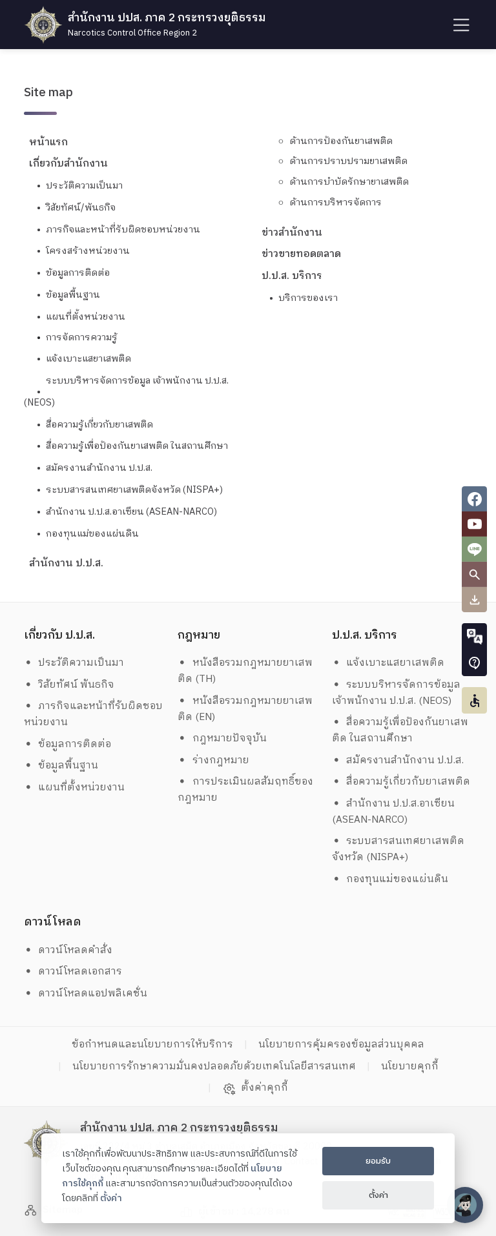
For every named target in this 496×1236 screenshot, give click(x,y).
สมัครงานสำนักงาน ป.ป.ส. (99, 468)
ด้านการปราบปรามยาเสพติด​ (348, 161)
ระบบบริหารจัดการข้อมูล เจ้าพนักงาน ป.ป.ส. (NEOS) (398, 693)
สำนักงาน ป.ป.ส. (66, 563)
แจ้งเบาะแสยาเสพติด (88, 359)
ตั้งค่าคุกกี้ (264, 1088)
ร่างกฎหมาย (220, 760)
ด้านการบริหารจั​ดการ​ (335, 203)
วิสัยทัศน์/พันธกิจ (81, 208)
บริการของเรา (308, 298)
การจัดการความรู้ (82, 337)
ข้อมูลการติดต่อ (78, 273)
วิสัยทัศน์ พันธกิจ (76, 685)
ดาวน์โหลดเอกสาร (80, 971)
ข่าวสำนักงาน (292, 233)
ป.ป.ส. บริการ (292, 276)
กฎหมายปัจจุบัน (229, 738)
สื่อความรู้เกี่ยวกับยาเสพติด (99, 425)
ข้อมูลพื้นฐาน (73, 295)
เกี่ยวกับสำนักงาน (68, 164)
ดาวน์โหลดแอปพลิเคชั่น (92, 993)
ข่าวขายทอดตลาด (301, 254)
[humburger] (460, 24)
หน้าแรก (48, 142)
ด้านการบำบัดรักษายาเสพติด (349, 182)
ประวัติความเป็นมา (84, 186)
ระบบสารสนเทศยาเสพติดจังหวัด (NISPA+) (134, 490)
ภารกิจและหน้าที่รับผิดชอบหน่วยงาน (123, 230)
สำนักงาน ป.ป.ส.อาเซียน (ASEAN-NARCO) (131, 512)
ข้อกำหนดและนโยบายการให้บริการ (152, 1044)
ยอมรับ (378, 1161)
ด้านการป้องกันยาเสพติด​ (341, 141)
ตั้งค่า (111, 1198)
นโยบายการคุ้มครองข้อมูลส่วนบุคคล (341, 1044)
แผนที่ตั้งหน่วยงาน (85, 317)
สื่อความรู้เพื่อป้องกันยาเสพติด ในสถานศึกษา (137, 446)
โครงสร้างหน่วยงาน (88, 251)
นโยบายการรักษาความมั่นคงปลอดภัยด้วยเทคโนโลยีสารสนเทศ (214, 1066)
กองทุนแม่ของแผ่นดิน (92, 534)
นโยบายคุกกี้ (410, 1066)
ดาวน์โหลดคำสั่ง (75, 950)
